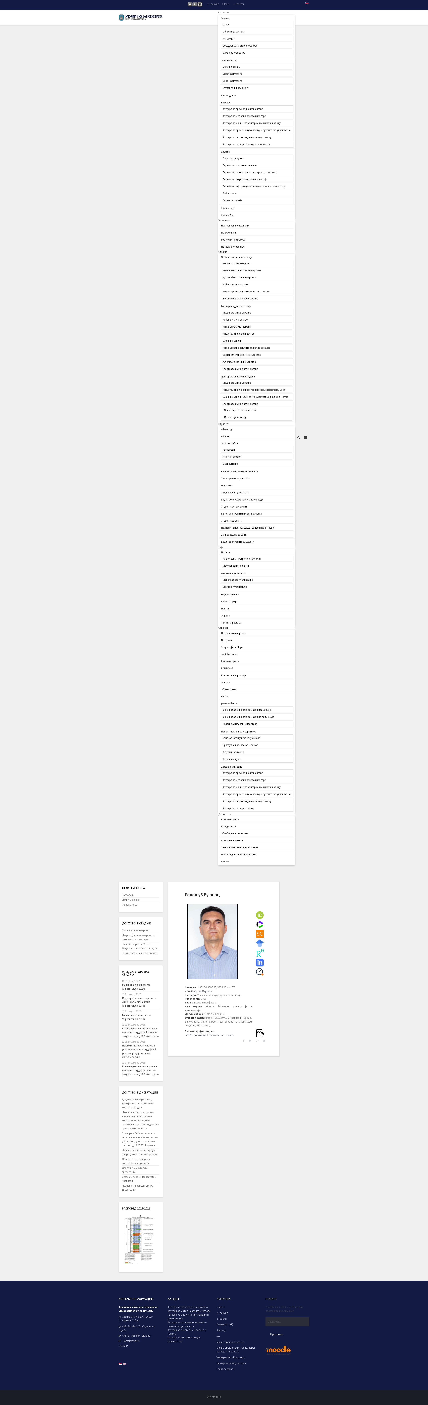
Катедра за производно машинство (188, 1307)
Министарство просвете (230, 1342)
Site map (123, 1345)
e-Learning (213, 4)
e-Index (226, 4)
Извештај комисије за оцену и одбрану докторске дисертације (140, 1152)
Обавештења (129, 904)
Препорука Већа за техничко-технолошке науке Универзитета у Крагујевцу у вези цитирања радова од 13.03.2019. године (140, 1139)
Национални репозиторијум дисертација (137, 1187)
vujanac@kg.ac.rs (203, 991)
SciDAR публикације (195, 1035)
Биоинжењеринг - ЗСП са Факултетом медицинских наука (139, 946)
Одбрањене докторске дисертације (135, 1170)
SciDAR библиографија (221, 1035)
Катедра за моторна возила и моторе (189, 1310)
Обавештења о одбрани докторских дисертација (136, 1161)
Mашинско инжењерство (136, 930)
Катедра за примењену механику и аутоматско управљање (187, 1324)
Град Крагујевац (225, 1369)
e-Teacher (238, 4)
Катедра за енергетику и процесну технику (187, 1331)
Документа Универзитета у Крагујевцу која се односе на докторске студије (138, 1103)
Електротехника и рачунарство (139, 953)
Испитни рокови (131, 899)
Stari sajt (221, 1330)
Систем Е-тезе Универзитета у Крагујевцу (139, 1178)
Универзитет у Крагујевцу (231, 1357)
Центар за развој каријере (232, 1363)
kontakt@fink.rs (131, 1340)
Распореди (128, 894)
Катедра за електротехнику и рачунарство (184, 1339)
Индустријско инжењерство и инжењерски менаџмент (138, 937)
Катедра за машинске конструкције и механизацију (188, 1316)
